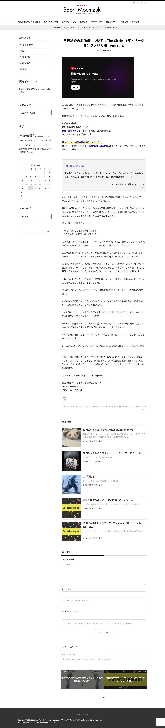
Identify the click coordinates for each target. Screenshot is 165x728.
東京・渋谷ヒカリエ (71, 130)
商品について (111, 22)
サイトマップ (82, 714)
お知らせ (124, 22)
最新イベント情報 (51, 22)
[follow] (64, 398)
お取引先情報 (39, 136)
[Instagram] (134, 3)
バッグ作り (39, 141)
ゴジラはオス (90, 476)
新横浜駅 (43, 149)
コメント (124, 406)
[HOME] (142, 3)
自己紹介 (115, 406)
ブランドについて (80, 22)
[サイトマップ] (146, 3)
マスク (27, 144)
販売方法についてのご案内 (29, 22)
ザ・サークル (106, 406)
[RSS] (138, 3)
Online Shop (96, 22)
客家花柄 (31, 149)
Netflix (85, 406)
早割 (28, 152)
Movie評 (69, 406)
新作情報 (65, 22)
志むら (37, 149)
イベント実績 (24, 57)
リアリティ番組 (94, 406)
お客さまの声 (24, 63)
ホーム (103, 698)
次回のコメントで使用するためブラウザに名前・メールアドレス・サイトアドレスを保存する (99, 623)
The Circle (78, 406)
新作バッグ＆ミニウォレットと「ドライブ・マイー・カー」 (114, 453)
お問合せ (135, 22)
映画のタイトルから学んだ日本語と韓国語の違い (108, 429)
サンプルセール (30, 141)
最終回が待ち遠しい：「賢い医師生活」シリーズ (108, 499)
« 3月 (21, 195)
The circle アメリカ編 (74, 165)
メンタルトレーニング (40, 145)
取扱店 (22, 51)
